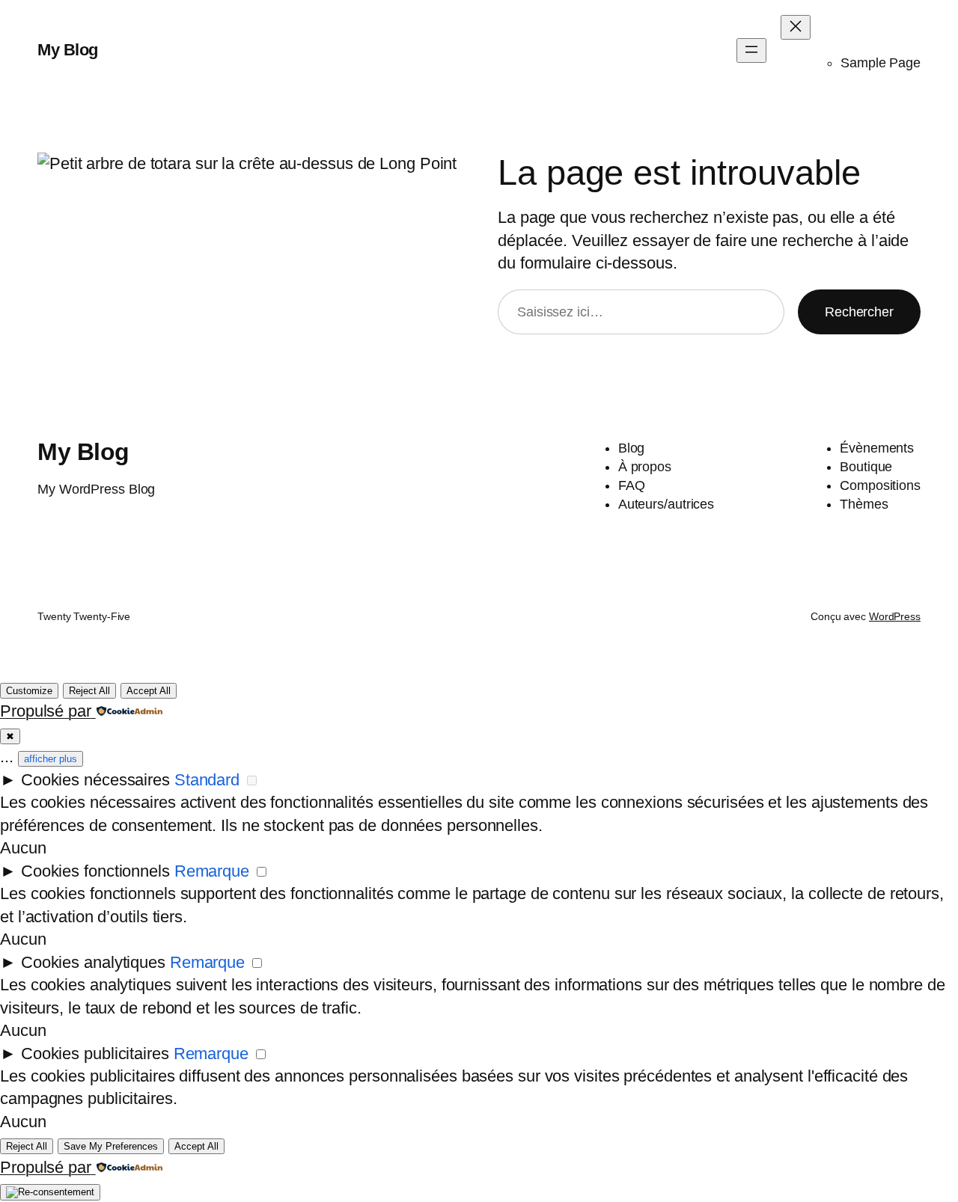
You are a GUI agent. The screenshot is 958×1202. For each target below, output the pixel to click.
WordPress (895, 616)
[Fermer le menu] (796, 27)
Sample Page (880, 62)
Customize (29, 690)
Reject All (89, 690)
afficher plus (50, 758)
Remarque (211, 871)
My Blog (67, 49)
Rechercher (859, 311)
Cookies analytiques (93, 962)
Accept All (148, 690)
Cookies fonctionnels (95, 871)
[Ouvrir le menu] (751, 50)
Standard (207, 779)
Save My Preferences (111, 1146)
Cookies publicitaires (95, 1053)
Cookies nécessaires (95, 779)
